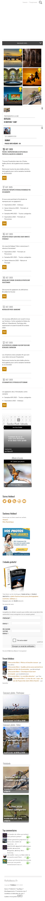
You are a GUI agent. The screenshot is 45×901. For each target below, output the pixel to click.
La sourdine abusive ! (28, 676)
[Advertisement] (22, 23)
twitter (21, 896)
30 (11, 420)
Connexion (25, 2)
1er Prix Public (17, 427)
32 (18, 420)
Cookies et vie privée (10, 896)
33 (22, 420)
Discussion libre (14, 662)
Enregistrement (33, 2)
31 (15, 420)
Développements (9, 891)
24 (18, 416)
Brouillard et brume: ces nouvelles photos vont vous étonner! (16, 281)
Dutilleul (7, 119)
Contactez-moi (20, 891)
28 (3, 420)
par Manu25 (9, 451)
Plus (4, 178)
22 (11, 416)
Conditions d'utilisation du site (13, 893)
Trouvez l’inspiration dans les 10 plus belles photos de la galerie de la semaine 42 (15, 153)
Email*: (6, 624)
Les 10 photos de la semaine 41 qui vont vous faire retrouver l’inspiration (16, 346)
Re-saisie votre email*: (6, 631)
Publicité (12, 889)
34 (26, 420)
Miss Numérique (8, 522)
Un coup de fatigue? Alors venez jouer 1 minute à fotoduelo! (16, 238)
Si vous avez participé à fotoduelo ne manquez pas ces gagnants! (16, 191)
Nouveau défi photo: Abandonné (11, 309)
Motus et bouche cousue (29, 662)
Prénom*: (6, 618)
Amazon (5, 519)
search (40, 2)
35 (29, 420)
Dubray (7, 140)
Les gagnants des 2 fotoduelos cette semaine (14, 382)
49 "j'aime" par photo (17, 461)
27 (29, 416)
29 (7, 420)
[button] (5, 608)
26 (26, 416)
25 (22, 416)
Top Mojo (19, 889)
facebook (18, 896)
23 (15, 416)
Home (6, 889)
